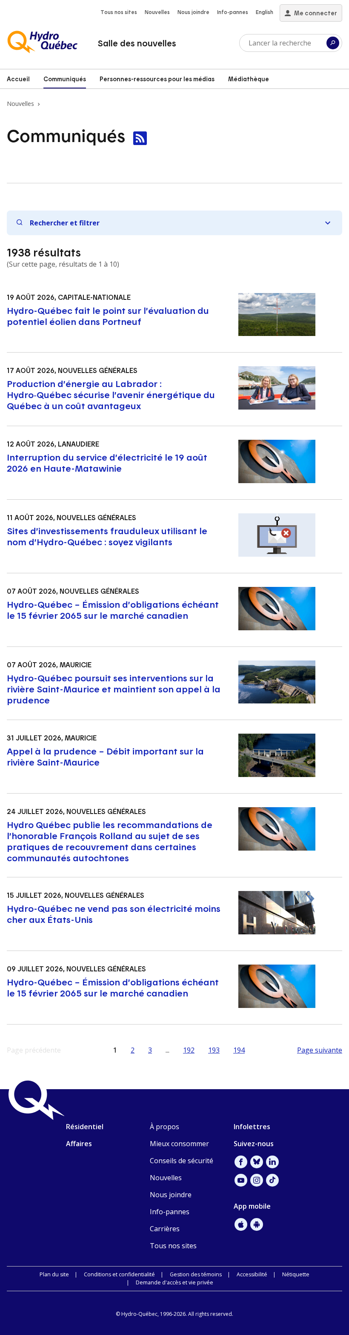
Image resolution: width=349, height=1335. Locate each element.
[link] (140, 138)
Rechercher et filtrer (65, 223)
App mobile (252, 1206)
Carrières (165, 1228)
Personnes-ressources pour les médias (157, 79)
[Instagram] (256, 1180)
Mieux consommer (179, 1143)
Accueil (18, 79)
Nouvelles (157, 12)
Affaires (79, 1143)
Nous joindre (193, 12)
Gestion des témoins (196, 1274)
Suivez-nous (254, 1143)
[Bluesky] (256, 1162)
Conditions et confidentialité (119, 1274)
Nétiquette (295, 1274)
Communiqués (64, 79)
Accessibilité (252, 1274)
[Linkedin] (272, 1162)
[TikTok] (272, 1180)
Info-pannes (232, 12)
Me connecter (315, 13)
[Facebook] (241, 1162)
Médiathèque (248, 79)
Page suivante (319, 1050)
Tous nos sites (118, 12)
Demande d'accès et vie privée (174, 1282)
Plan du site (54, 1274)
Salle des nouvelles (136, 43)
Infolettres (252, 1126)
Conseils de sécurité (181, 1160)
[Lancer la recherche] (332, 43)
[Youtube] (241, 1180)
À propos (164, 1126)
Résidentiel (84, 1126)
